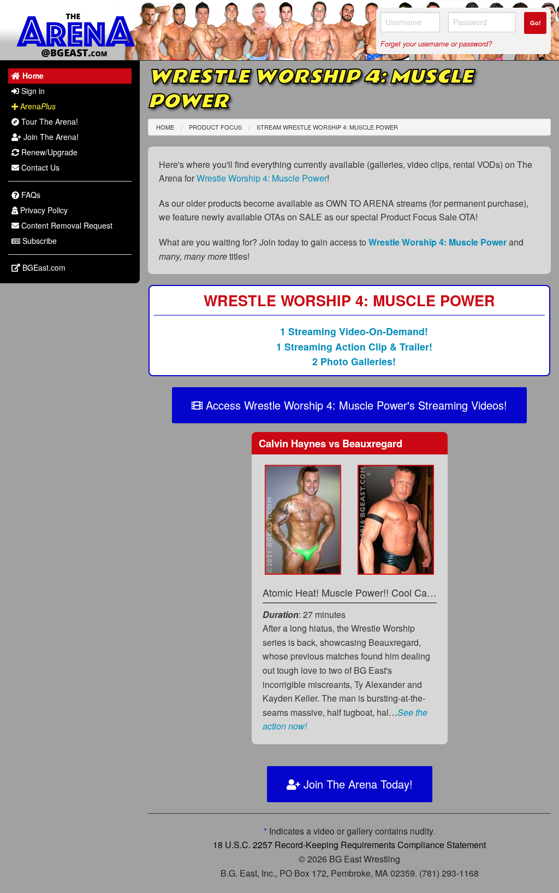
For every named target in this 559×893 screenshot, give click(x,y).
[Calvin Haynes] (303, 518)
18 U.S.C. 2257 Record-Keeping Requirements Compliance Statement (349, 844)
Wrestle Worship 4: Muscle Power (262, 178)
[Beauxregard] (395, 518)
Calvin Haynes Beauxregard (330, 443)
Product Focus (215, 126)
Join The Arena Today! (356, 784)
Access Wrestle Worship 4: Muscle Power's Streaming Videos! (355, 405)
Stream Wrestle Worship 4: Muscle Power (327, 126)
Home (165, 126)
